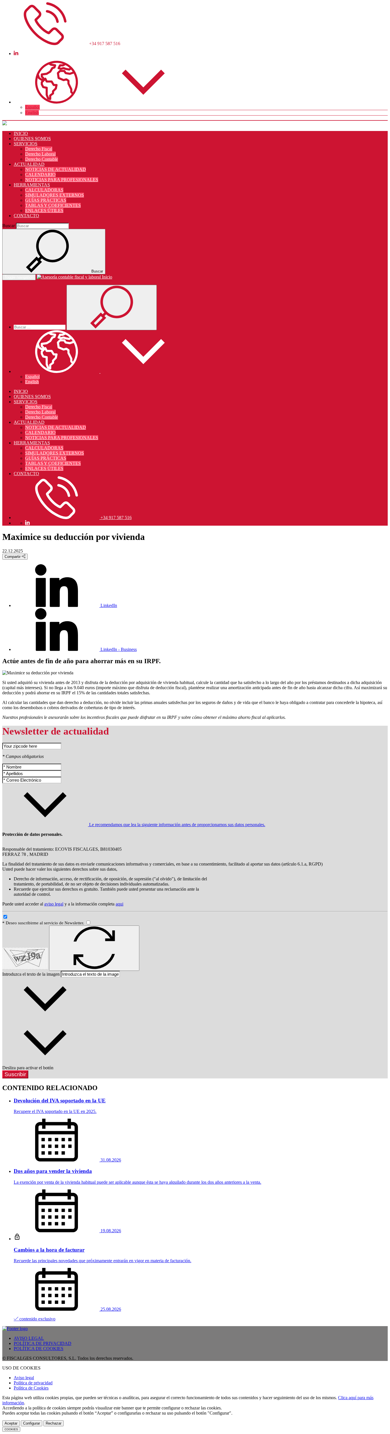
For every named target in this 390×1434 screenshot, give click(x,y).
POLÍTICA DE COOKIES (38, 1348)
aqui (119, 903)
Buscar (8, 225)
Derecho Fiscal (38, 148)
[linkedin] (16, 53)
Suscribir (15, 1074)
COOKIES (11, 1429)
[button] (100, 102)
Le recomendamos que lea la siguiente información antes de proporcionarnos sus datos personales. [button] (176, 824)
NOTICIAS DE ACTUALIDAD (55, 169)
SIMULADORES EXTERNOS (54, 195)
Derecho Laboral (40, 154)
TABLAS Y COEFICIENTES (53, 205)
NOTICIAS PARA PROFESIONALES (61, 179)
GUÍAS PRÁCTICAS (45, 200)
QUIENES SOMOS (32, 138)
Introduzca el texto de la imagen (31, 974)
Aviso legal (24, 1377)
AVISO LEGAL (29, 1338)
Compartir (13, 556)
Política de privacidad (33, 1382)
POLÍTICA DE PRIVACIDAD (42, 1343)
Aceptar (11, 1423)
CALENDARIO (40, 174)
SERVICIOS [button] (25, 143)
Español (32, 107)
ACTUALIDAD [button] (29, 164)
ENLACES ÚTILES (44, 210)
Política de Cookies (31, 1387)
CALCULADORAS (44, 189)
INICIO (21, 133)
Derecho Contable (41, 159)
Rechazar (53, 1423)
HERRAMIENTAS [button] (32, 184)
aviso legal (53, 903)
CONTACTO (26, 215)
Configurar (31, 1423)
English (32, 112)
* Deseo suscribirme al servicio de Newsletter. (43, 923)
